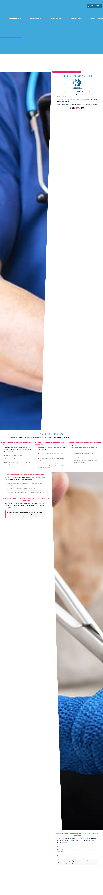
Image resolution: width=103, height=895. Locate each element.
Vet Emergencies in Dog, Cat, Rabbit (76, 19)
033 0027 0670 (95, 6)
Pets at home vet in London (35, 19)
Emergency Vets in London (59, 72)
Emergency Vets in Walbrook (73, 72)
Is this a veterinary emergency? (56, 19)
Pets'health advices (97, 19)
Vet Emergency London (15, 19)
